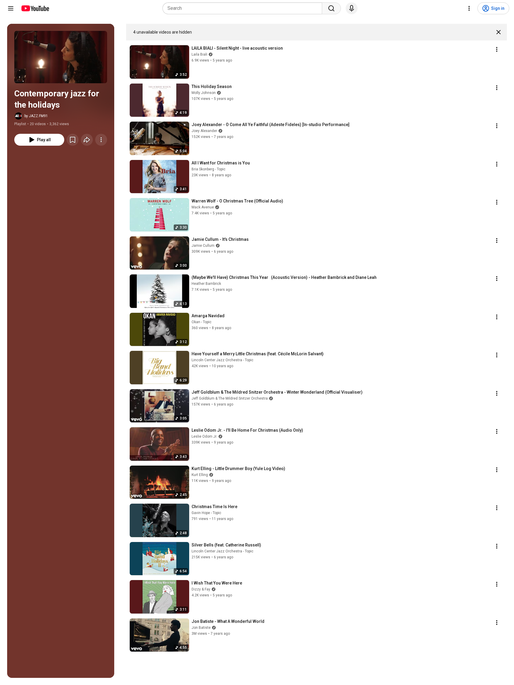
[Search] (331, 8)
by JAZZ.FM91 (36, 116)
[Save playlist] (73, 140)
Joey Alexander (204, 131)
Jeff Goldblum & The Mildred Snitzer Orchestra (230, 398)
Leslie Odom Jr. (204, 436)
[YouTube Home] (35, 8)
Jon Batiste (201, 628)
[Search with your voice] (352, 8)
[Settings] (469, 8)
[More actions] (101, 140)
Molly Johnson (204, 93)
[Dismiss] (498, 32)
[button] (60, 57)
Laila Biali (199, 54)
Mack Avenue (203, 207)
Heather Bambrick (206, 284)
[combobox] (244, 8)
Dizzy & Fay (201, 589)
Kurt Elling (200, 475)
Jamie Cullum (203, 245)
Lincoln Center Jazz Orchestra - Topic (222, 360)
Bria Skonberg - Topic (208, 169)
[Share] (87, 140)
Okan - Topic (201, 322)
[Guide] (10, 8)
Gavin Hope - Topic (206, 513)
